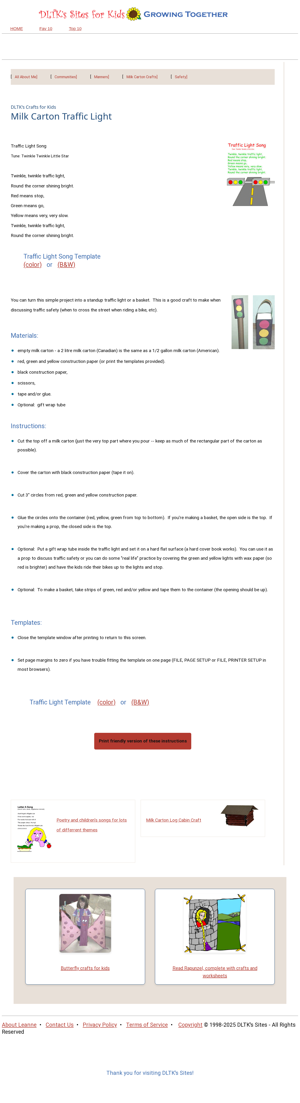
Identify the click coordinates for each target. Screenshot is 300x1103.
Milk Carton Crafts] (142, 77)
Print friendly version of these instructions (143, 741)
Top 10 (75, 28)
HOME (16, 28)
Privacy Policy (100, 1025)
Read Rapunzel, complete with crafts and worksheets (214, 972)
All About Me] (26, 77)
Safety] (181, 77)
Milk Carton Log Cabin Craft (173, 820)
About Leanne (19, 1025)
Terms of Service (147, 1025)
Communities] (66, 77)
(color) (32, 264)
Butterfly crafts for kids (85, 968)
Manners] (101, 77)
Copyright (190, 1025)
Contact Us (60, 1025)
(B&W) (66, 264)
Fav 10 (45, 28)
